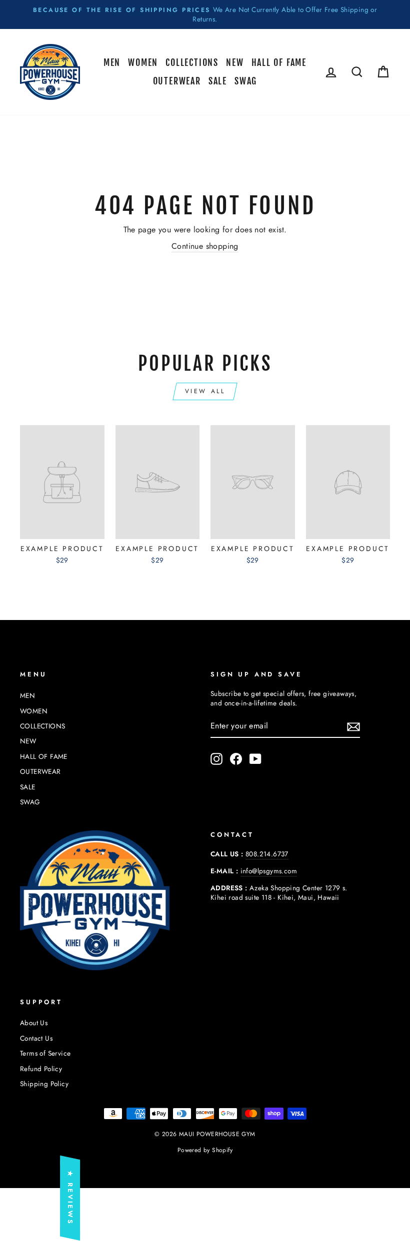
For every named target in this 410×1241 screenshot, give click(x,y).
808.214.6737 (267, 854)
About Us (34, 1023)
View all (205, 391)
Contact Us (36, 1038)
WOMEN (143, 62)
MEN (112, 62)
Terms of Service (45, 1053)
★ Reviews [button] (70, 1198)
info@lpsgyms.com (268, 871)
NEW (235, 62)
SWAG (245, 80)
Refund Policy (41, 1069)
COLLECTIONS (192, 62)
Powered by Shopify (205, 1150)
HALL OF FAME (279, 62)
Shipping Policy (44, 1084)
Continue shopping (205, 246)
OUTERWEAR (177, 80)
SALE (217, 80)
